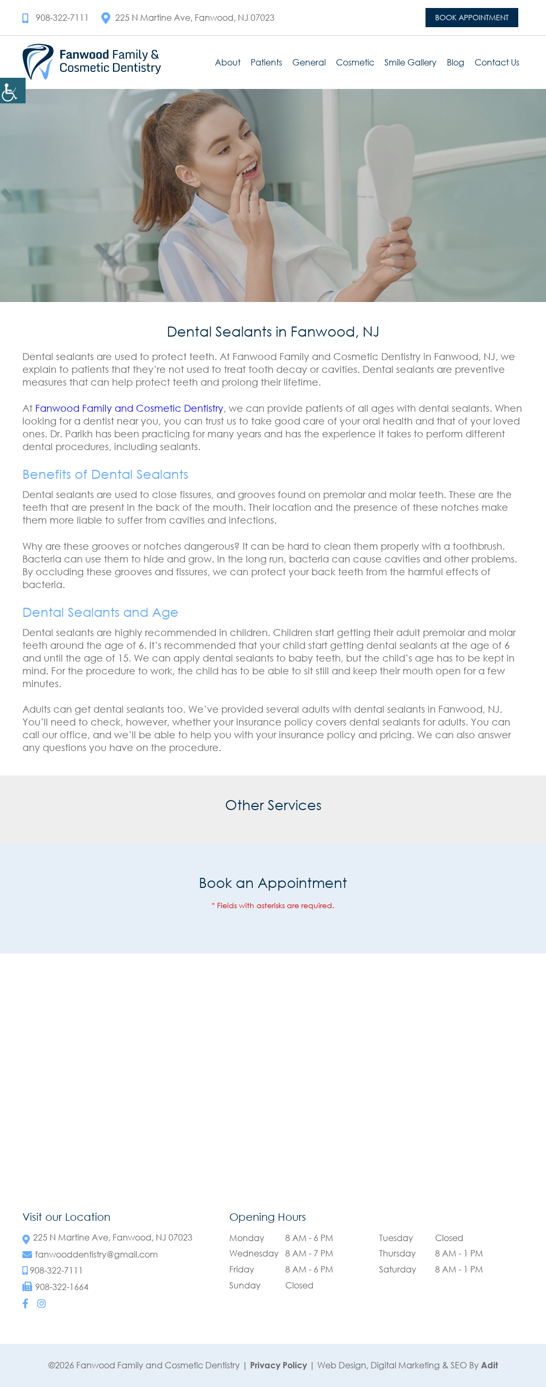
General (309, 62)
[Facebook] (25, 1303)
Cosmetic (355, 62)
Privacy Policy (278, 1365)
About (227, 62)
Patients (266, 62)
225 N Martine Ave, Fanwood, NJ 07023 (195, 17)
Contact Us (497, 62)
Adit (489, 1365)
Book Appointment (472, 17)
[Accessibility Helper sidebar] (13, 90)
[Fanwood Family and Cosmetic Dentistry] (91, 62)
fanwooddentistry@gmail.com (96, 1255)
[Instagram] (41, 1303)
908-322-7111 (62, 17)
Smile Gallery (410, 62)
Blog (455, 62)
